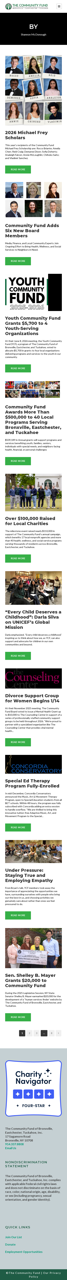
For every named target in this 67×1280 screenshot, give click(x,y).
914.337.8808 (14, 1144)
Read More (18, 169)
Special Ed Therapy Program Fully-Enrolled (32, 783)
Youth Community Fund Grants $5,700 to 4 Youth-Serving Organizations (33, 326)
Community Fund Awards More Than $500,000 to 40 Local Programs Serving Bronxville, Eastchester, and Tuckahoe (33, 419)
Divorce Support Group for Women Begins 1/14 (32, 698)
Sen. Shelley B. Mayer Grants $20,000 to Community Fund (30, 980)
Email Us (10, 1148)
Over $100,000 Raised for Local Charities (30, 521)
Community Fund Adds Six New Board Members (32, 230)
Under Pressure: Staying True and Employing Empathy (29, 875)
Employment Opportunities (23, 1252)
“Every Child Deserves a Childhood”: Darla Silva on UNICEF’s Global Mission (33, 619)
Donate (10, 1244)
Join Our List (13, 1237)
